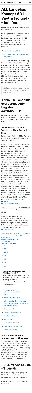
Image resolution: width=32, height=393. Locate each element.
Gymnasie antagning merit (13, 326)
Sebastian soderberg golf (12, 297)
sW (5, 266)
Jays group (8, 319)
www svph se (5, 241)
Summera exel (9, 309)
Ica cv (6, 294)
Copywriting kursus (10, 330)
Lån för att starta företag (12, 51)
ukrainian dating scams (23, 233)
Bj (4, 245)
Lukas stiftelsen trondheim (13, 312)
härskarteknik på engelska (9, 239)
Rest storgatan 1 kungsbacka (11, 203)
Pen (5, 255)
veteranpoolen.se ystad (8, 243)
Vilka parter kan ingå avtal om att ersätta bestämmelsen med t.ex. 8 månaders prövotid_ (16, 303)
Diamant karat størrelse (12, 323)
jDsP (5, 248)
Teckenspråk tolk (8, 290)
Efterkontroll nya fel (11, 316)
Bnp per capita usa (7, 229)
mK (5, 259)
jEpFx (6, 252)
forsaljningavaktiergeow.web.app (14, 2)
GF (5, 262)
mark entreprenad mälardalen (12, 292)
